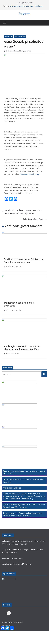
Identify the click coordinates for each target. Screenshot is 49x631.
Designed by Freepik (6, 625)
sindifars (28, 51)
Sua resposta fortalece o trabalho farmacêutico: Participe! (23, 480)
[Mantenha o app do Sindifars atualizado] (24, 276)
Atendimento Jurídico (12, 488)
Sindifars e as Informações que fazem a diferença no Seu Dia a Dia (24, 472)
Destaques (8, 36)
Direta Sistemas (17, 622)
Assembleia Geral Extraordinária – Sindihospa (26, 6)
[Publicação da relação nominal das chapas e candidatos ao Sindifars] (24, 320)
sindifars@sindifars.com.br (21, 564)
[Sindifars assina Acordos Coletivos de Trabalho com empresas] (24, 233)
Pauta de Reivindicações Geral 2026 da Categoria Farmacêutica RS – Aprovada (24, 505)
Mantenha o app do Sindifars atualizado (19, 304)
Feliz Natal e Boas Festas (33, 219)
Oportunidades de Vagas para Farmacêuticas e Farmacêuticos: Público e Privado (22, 514)
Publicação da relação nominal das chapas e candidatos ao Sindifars (22, 348)
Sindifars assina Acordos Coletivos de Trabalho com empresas (24, 261)
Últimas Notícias (20, 36)
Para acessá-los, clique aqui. (29, 174)
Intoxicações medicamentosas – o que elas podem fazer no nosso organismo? (23, 212)
